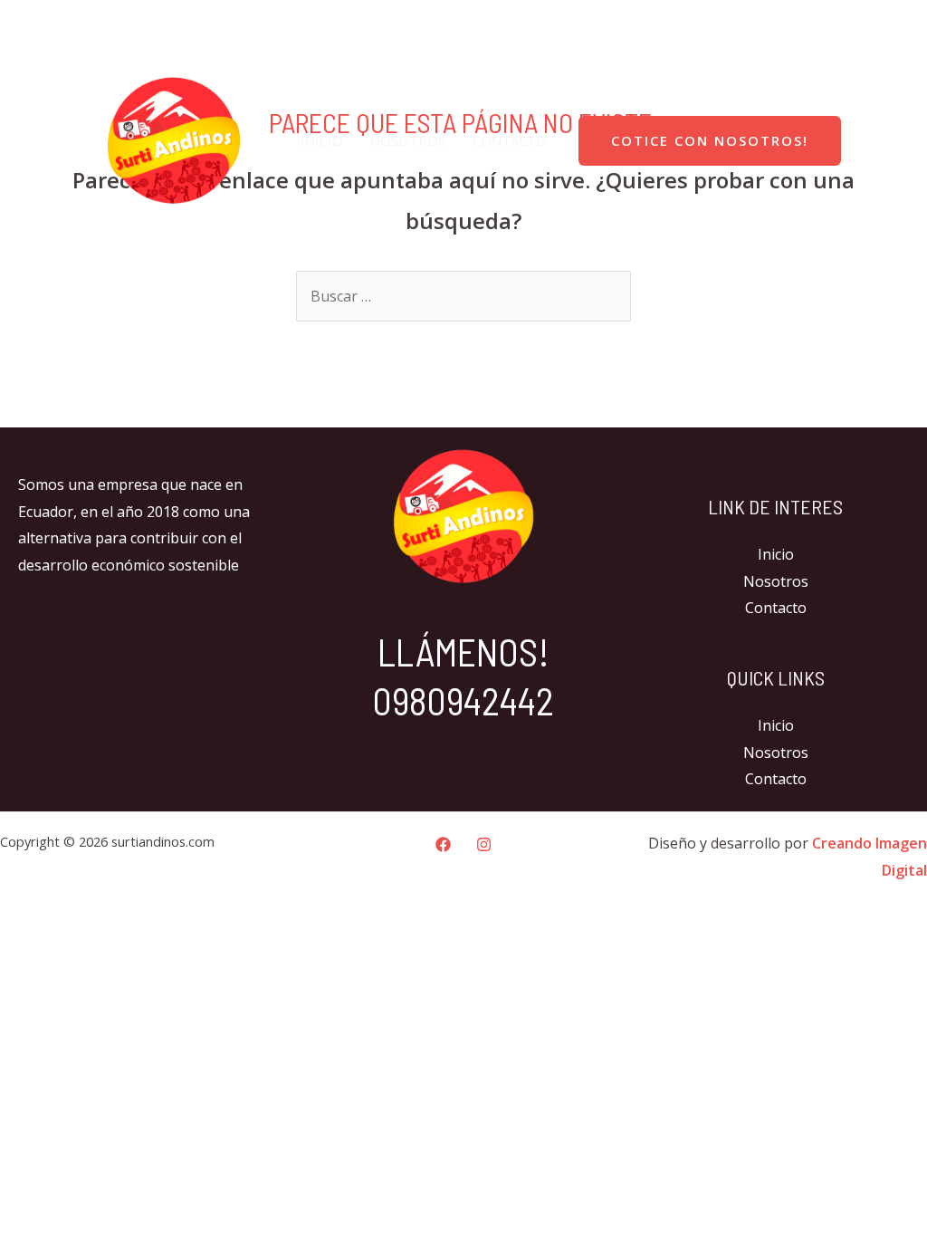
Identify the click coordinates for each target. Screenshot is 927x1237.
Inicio (322, 140)
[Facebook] (843, 22)
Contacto (510, 140)
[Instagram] (881, 22)
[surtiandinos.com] (174, 139)
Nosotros (407, 140)
